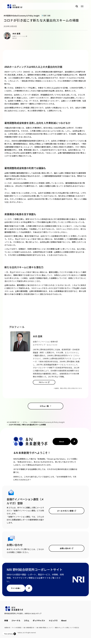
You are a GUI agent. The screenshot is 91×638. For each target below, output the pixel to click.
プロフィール (43, 382)
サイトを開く (16, 588)
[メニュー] (82, 6)
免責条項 (7, 627)
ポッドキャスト (39, 620)
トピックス (53, 620)
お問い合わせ (65, 548)
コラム (25, 422)
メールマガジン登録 (65, 510)
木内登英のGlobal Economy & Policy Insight (47, 422)
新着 (6, 620)
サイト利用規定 (16, 627)
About (61, 441)
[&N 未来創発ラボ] (14, 6)
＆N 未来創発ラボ (13, 422)
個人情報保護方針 (29, 627)
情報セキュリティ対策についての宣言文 (67, 627)
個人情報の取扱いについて (45, 627)
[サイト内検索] (76, 6)
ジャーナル (16, 620)
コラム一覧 (44, 406)
